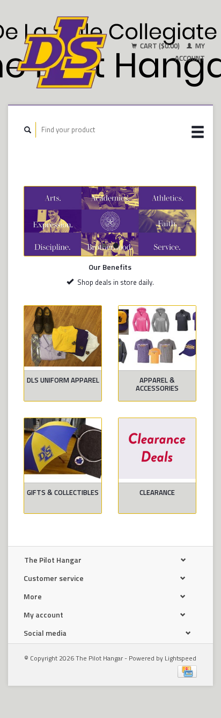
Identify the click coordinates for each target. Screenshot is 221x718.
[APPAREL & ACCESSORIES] (157, 336)
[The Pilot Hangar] (61, 52)
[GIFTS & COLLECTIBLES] (62, 448)
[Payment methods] (187, 670)
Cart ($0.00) (159, 45)
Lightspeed (180, 658)
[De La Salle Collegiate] (110, 221)
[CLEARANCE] (157, 448)
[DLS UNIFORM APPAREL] (62, 336)
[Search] (28, 130)
